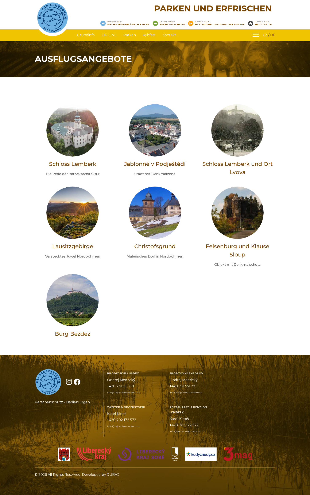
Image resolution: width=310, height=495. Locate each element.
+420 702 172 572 (121, 420)
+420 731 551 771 (120, 386)
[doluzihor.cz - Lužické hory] (175, 455)
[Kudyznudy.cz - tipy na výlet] (201, 455)
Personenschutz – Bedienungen (62, 402)
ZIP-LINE (109, 35)
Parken (129, 35)
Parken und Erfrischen (213, 8)
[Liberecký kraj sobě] (141, 455)
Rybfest (149, 35)
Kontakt (169, 35)
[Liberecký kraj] (94, 455)
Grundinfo (86, 35)
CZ (265, 35)
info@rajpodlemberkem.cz (123, 392)
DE (272, 35)
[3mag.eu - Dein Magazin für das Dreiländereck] (237, 455)
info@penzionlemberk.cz (185, 431)
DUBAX (113, 475)
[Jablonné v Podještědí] (64, 455)
